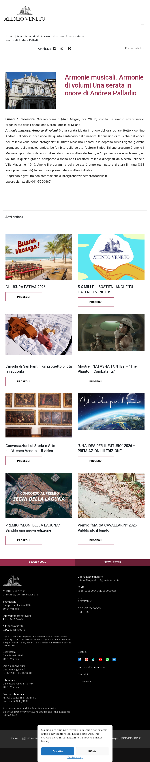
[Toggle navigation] (142, 24)
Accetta (57, 751)
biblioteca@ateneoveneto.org (20, 711)
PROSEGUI (23, 297)
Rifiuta (92, 751)
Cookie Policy (75, 757)
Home (10, 36)
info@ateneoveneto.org (17, 615)
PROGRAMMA (37, 562)
